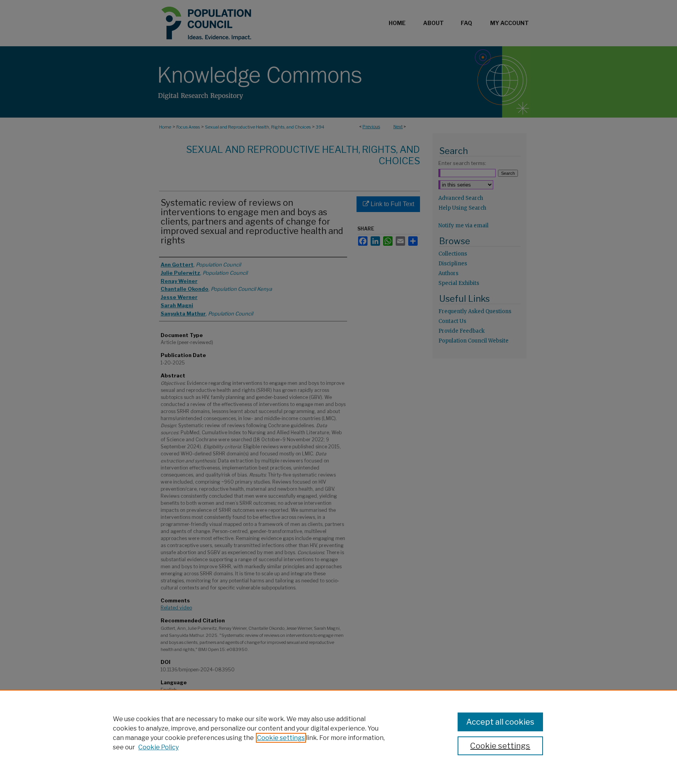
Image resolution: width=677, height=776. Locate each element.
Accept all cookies (500, 722)
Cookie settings (281, 738)
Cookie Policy (158, 747)
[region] (338, 733)
